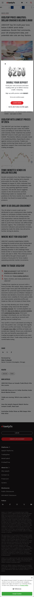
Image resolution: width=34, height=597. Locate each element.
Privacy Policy (24, 585)
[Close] (32, 578)
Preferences (17, 589)
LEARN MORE (17, 103)
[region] (17, 586)
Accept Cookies (17, 593)
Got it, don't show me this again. (19, 107)
